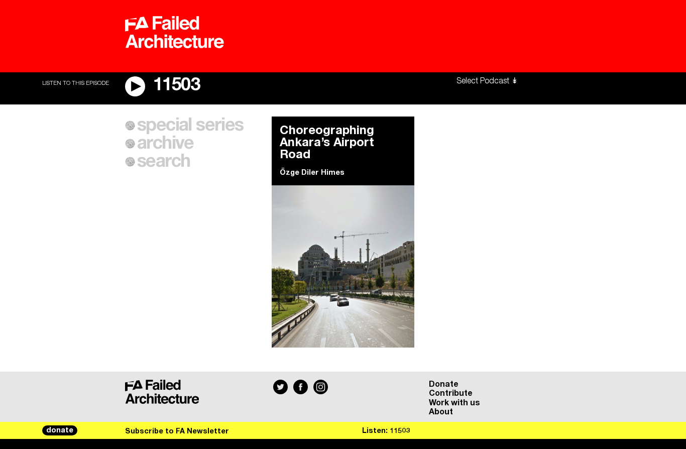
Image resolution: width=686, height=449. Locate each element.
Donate (444, 384)
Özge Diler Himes (312, 172)
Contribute (451, 393)
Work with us (454, 403)
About (441, 412)
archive (165, 144)
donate (59, 430)
